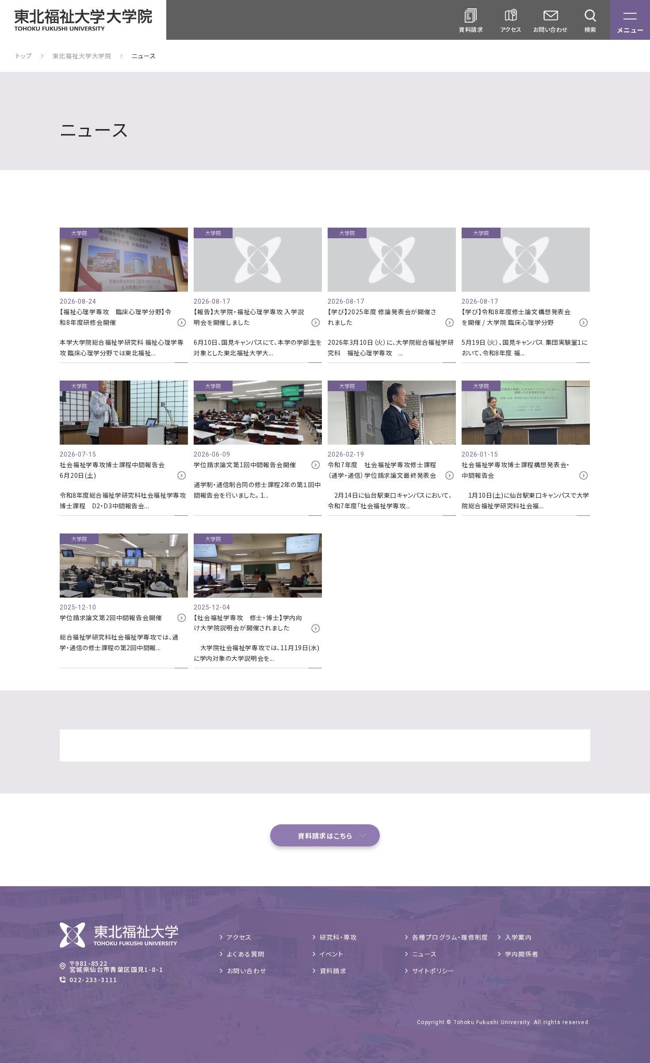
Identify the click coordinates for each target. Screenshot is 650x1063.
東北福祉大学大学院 (82, 55)
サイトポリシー (433, 971)
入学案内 (518, 937)
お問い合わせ (550, 29)
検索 (590, 29)
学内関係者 (522, 954)
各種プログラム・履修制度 (450, 937)
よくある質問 (245, 954)
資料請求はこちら (325, 835)
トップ (23, 55)
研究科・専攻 (338, 937)
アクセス (511, 29)
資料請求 (333, 971)
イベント (332, 954)
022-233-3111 (93, 979)
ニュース (424, 954)
